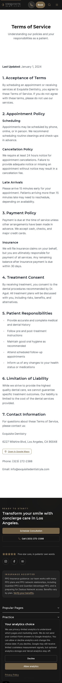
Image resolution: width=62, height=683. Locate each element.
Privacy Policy (12, 674)
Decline (31, 658)
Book (40, 4)
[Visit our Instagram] (5, 561)
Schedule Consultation (31, 530)
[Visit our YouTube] (22, 561)
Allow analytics (31, 666)
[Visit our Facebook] (14, 561)
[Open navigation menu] (57, 5)
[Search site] (49, 5)
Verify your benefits (24, 593)
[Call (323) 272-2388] (31, 5)
